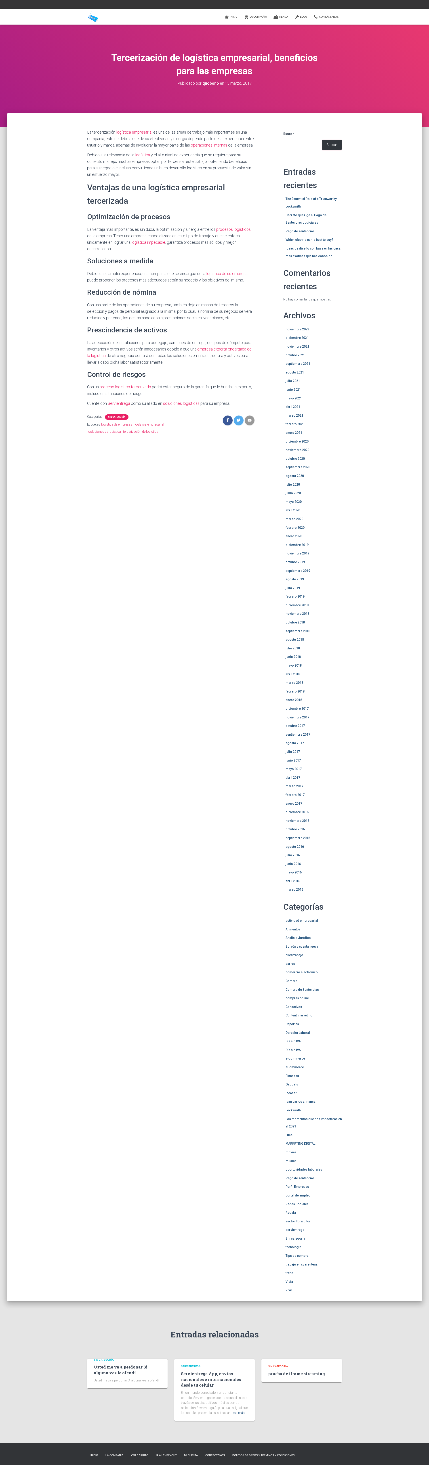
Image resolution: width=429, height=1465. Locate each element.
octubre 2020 (295, 458)
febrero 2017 (295, 795)
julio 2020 (293, 484)
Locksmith (293, 1110)
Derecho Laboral (298, 1033)
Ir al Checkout (166, 1455)
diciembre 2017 (297, 708)
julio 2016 (293, 855)
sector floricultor (298, 1221)
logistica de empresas (116, 424)
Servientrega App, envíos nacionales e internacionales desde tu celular (211, 1379)
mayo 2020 (294, 502)
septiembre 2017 (298, 734)
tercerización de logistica (140, 431)
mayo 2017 (294, 769)
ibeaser (291, 1093)
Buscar (288, 134)
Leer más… (239, 1413)
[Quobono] (93, 16)
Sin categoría (116, 417)
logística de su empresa (227, 273)
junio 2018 (293, 657)
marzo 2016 (294, 889)
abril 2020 (293, 510)
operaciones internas (209, 145)
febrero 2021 (295, 424)
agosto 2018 (295, 639)
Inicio (234, 16)
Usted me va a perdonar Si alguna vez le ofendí (120, 1369)
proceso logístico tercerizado (125, 386)
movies (291, 1152)
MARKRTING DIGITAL (300, 1143)
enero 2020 (294, 536)
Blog (303, 16)
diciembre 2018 (297, 605)
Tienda (283, 16)
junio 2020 (293, 493)
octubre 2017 (295, 726)
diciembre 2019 (297, 545)
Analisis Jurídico (298, 938)
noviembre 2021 (297, 346)
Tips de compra (297, 1255)
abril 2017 (293, 777)
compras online (297, 998)
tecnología (293, 1247)
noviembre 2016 (297, 821)
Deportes (292, 1024)
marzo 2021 (294, 415)
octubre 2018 (295, 622)
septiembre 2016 (298, 838)
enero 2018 (294, 700)
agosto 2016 (295, 846)
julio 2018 (293, 648)
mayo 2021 (294, 398)
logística (142, 155)
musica (291, 1161)
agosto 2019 (295, 579)
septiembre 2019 (298, 571)
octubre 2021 (295, 355)
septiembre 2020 (298, 467)
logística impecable (148, 242)
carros (291, 963)
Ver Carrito (139, 1455)
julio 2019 (293, 588)
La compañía (258, 16)
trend (289, 1273)
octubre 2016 (295, 829)
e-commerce (295, 1058)
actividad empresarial (302, 920)
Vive (289, 1290)
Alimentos (293, 929)
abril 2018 (293, 674)
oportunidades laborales (304, 1169)
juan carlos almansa (300, 1101)
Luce (289, 1135)
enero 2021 (294, 432)
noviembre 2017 (297, 717)
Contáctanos (329, 16)
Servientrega (119, 403)
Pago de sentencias (300, 231)
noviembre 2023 (297, 329)
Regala (291, 1212)
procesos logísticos (233, 229)
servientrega (295, 1230)
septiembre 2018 (298, 631)
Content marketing (299, 1015)
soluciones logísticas (181, 403)
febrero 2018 (295, 691)
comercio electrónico (302, 972)
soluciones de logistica (104, 431)
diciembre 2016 (297, 812)
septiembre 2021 (298, 363)
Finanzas (292, 1076)
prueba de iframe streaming (296, 1373)
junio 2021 (293, 389)
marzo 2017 (294, 786)
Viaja (289, 1281)
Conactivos (294, 1007)
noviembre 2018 (297, 613)
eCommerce (295, 1067)
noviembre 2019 (297, 553)
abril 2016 (293, 881)
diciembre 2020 (297, 441)
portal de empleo (298, 1195)
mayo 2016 (294, 872)
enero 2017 (294, 803)
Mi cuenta (191, 1455)
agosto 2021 (295, 372)
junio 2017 (293, 760)
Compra (291, 981)
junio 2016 (293, 864)
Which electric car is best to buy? (309, 239)
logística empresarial (134, 132)
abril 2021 (293, 407)
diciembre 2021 (297, 338)
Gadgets (292, 1084)
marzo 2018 (294, 682)
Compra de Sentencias (302, 989)
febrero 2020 (295, 527)
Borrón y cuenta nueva (302, 946)
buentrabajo (294, 955)
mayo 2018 (294, 665)
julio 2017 (293, 751)
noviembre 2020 (297, 450)
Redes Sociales (297, 1204)
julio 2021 (293, 381)
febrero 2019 (295, 596)
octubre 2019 (295, 562)
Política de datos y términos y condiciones (263, 1455)
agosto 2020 (295, 476)
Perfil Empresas (297, 1186)
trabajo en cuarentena (302, 1264)
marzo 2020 (294, 519)
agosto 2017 (295, 743)
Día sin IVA (293, 1041)
